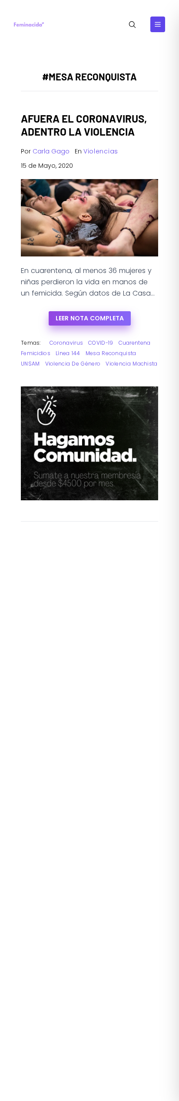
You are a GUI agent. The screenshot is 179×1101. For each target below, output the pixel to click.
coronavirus (66, 342)
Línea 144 (68, 353)
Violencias (100, 151)
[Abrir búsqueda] (132, 24)
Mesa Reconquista (111, 353)
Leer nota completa (90, 318)
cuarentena (135, 342)
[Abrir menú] (157, 24)
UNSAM (30, 363)
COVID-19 (100, 342)
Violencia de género (73, 363)
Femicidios (35, 353)
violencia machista (131, 363)
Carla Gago (51, 151)
